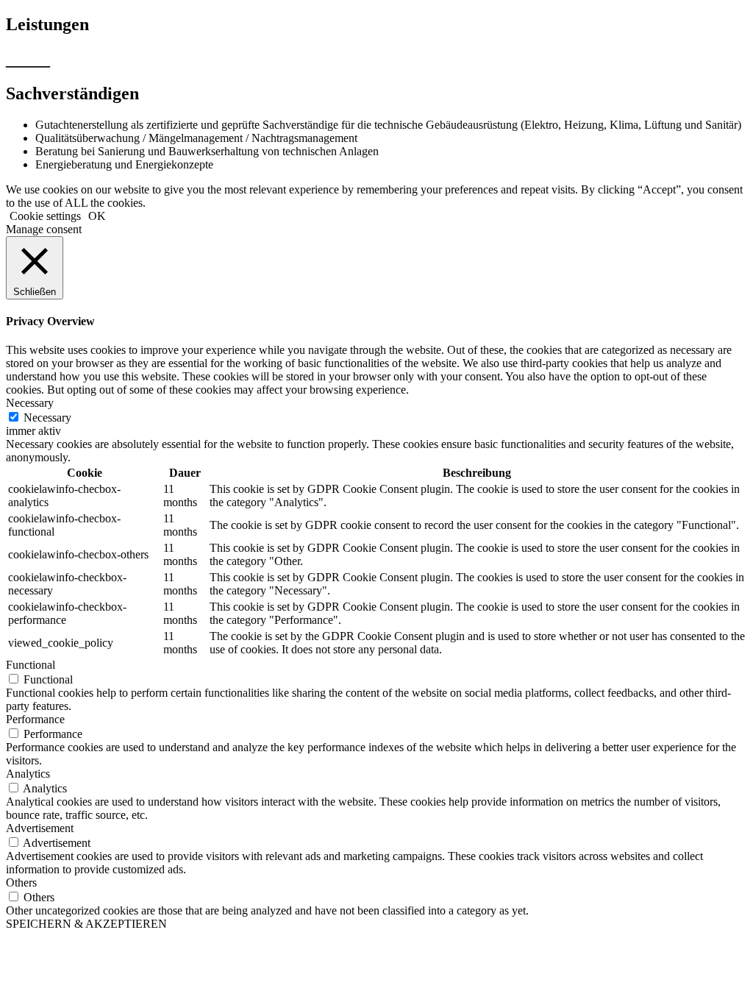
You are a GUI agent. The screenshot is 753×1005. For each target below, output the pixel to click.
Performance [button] (35, 719)
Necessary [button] (30, 403)
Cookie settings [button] (45, 216)
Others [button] (21, 882)
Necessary (47, 417)
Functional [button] (30, 664)
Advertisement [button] (40, 828)
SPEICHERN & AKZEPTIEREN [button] (86, 923)
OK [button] (97, 216)
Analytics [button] (28, 773)
